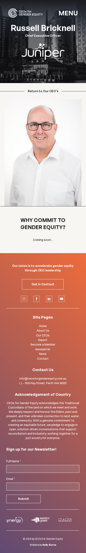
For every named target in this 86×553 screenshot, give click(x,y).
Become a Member (42, 344)
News (43, 354)
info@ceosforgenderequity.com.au (42, 378)
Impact (42, 340)
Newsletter (42, 349)
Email (10, 479)
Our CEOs (42, 335)
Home (43, 326)
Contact (43, 358)
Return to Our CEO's (43, 91)
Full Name (13, 461)
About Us (43, 330)
